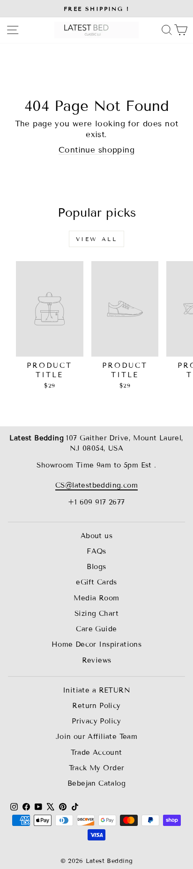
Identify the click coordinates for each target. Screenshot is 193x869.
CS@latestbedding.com (96, 485)
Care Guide (96, 629)
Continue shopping (96, 150)
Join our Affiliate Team (97, 736)
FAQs (96, 551)
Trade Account (96, 752)
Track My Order (97, 768)
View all (97, 238)
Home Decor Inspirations (97, 644)
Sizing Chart (96, 613)
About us (96, 536)
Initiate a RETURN (96, 690)
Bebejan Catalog (96, 783)
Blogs (96, 566)
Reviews (96, 660)
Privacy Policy (96, 721)
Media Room (96, 598)
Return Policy (96, 705)
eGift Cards (96, 582)
